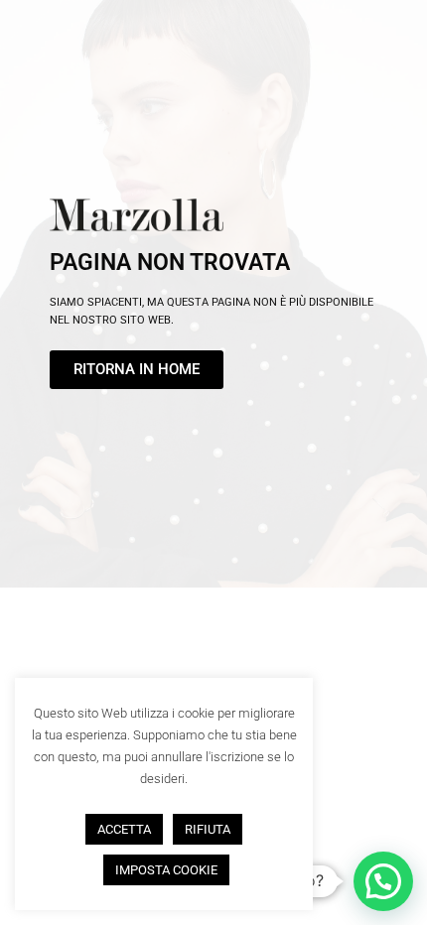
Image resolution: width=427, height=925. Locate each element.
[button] (383, 881)
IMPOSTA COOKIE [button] (166, 869)
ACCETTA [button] (124, 829)
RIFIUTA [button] (207, 829)
